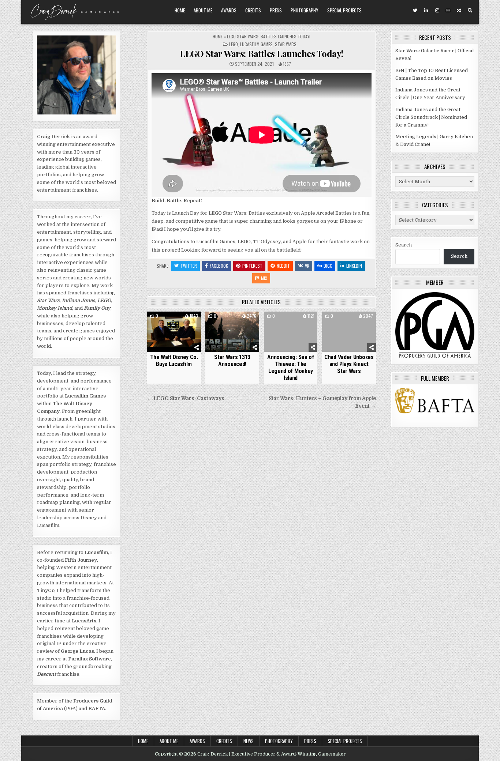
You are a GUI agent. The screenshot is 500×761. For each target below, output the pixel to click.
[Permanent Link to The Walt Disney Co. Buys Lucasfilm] (174, 332)
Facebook (219, 266)
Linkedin (354, 266)
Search (403, 245)
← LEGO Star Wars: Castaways (185, 398)
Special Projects (344, 10)
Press (276, 10)
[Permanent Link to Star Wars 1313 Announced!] (232, 332)
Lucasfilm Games (256, 44)
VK (307, 266)
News (248, 741)
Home (180, 10)
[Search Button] (470, 10)
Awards (228, 10)
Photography (304, 10)
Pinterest (252, 266)
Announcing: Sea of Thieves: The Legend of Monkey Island (290, 368)
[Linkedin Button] (426, 10)
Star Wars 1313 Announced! (232, 361)
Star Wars (285, 44)
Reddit (283, 266)
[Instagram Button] (437, 10)
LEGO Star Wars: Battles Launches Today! (261, 53)
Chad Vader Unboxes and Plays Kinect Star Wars (349, 364)
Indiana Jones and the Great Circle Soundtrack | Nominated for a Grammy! (431, 117)
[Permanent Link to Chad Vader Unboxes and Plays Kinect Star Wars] (349, 332)
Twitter (188, 266)
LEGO (233, 44)
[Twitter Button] (415, 10)
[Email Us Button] (448, 10)
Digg (328, 266)
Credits (253, 10)
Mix (264, 278)
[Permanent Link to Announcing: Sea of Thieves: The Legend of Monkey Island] (291, 332)
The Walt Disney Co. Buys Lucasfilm (174, 361)
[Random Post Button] (459, 10)
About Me (203, 10)
